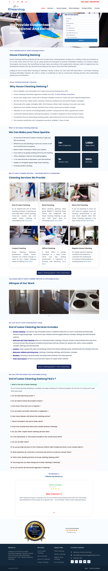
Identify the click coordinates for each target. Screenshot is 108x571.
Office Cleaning (59, 551)
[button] (11, 302)
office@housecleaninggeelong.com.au (86, 555)
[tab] (54, 384)
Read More (28, 221)
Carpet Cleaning (42, 562)
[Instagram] (17, 1)
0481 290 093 (77, 558)
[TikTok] (26, 1)
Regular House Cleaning (58, 558)
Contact (97, 8)
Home (43, 8)
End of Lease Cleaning (41, 552)
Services (50, 8)
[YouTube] (22, 1)
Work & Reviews (74, 8)
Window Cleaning (59, 554)
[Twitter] (13, 1)
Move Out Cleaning (43, 559)
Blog (86, 568)
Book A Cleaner (62, 8)
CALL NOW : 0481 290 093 (90, 2)
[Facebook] (9, 1)
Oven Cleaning (59, 562)
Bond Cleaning (42, 556)
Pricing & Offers (87, 8)
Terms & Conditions (94, 568)
